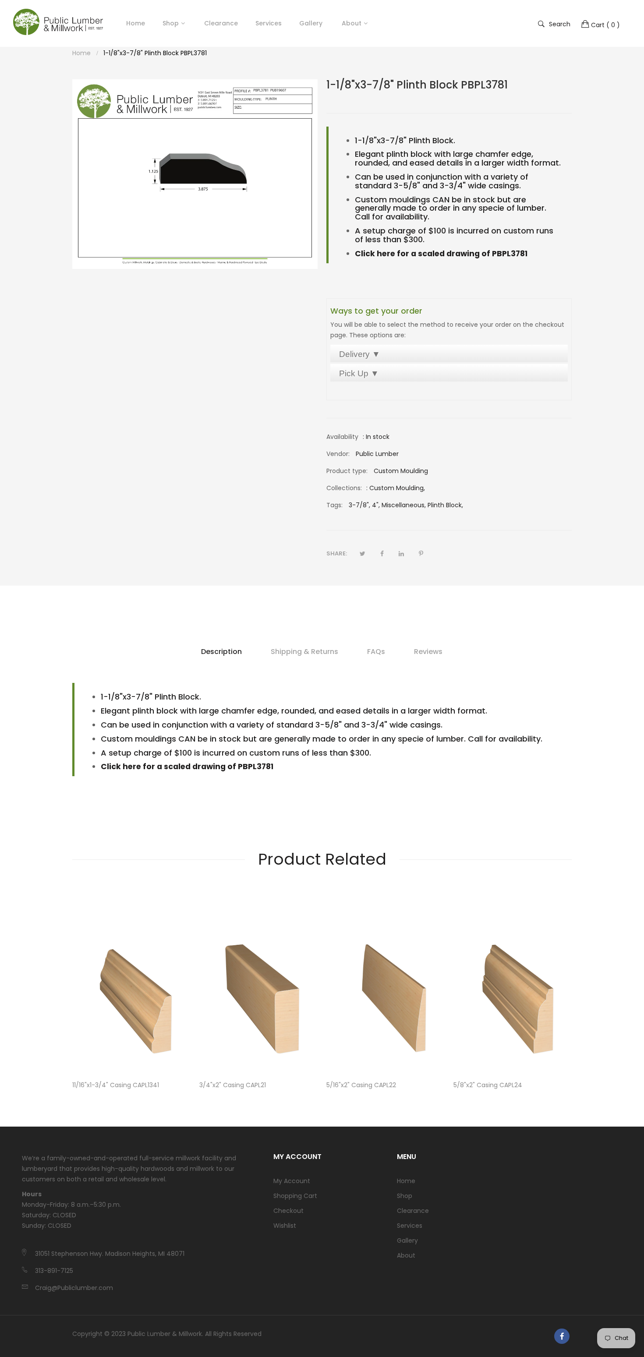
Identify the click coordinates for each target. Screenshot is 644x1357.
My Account (291, 1181)
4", (376, 505)
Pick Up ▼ (359, 373)
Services (409, 1225)
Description (221, 652)
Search (559, 24)
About (406, 1255)
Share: (336, 553)
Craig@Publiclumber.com (74, 1287)
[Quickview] (188, 1059)
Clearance (413, 1210)
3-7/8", (359, 505)
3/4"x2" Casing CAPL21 (232, 1085)
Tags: (334, 505)
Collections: (344, 488)
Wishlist (284, 1225)
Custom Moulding (396, 488)
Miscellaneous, (404, 505)
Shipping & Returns (304, 652)
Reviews (428, 652)
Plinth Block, (445, 505)
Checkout (288, 1210)
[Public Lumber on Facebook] (562, 1336)
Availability (342, 436)
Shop (171, 23)
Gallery (407, 1240)
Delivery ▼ (359, 354)
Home (406, 1181)
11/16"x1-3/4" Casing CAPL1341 (115, 1085)
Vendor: (338, 453)
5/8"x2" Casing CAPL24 (487, 1085)
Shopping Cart (295, 1195)
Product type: (347, 470)
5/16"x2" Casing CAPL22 (361, 1085)
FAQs (376, 652)
